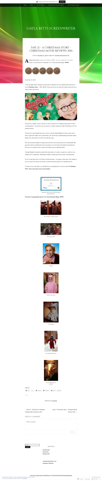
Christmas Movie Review (61, 55)
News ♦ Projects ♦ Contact (73, 5)
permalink (54, 400)
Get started (62, 1)
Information (45, 463)
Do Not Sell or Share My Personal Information (62, 475)
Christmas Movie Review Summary (56, 5)
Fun (68, 55)
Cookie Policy (25, 478)
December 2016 (46, 449)
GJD (50, 55)
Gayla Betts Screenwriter (51, 28)
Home (25, 5)
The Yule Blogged (40, 5)
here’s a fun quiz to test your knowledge (39, 168)
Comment (72, 431)
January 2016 (46, 451)
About (31, 5)
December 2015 (46, 453)
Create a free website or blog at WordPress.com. (40, 475)
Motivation (51, 463)
